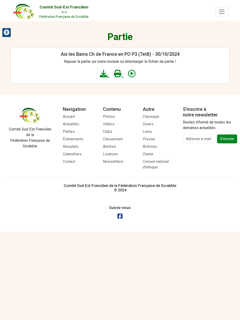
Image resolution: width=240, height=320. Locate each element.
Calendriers (72, 154)
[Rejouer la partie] (131, 73)
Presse (149, 139)
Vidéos (109, 124)
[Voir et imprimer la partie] (118, 73)
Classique (151, 116)
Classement (113, 139)
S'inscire (227, 139)
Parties (69, 131)
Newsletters (113, 161)
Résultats (71, 146)
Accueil (69, 116)
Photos (109, 116)
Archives (150, 146)
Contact (69, 161)
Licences (110, 154)
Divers (148, 124)
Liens (147, 131)
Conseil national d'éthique (156, 164)
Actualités (71, 124)
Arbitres (109, 146)
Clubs (107, 131)
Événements (73, 139)
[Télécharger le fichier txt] (104, 73)
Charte (148, 154)
